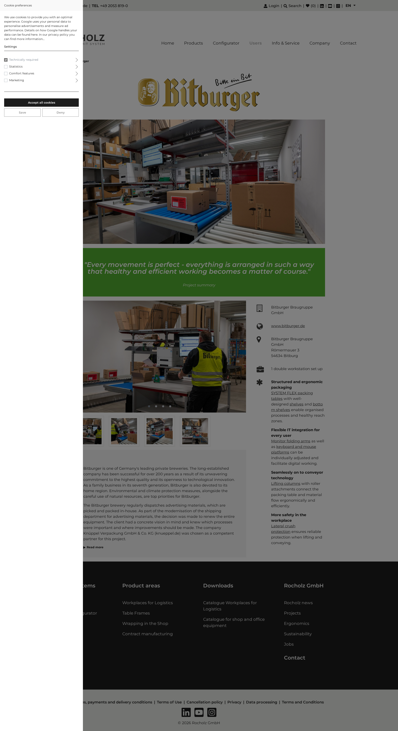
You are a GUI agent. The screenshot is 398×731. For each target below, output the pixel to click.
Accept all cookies (41, 102)
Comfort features (21, 73)
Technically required (23, 60)
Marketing (16, 80)
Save (22, 112)
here (34, 34)
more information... (31, 39)
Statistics (16, 66)
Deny (61, 112)
